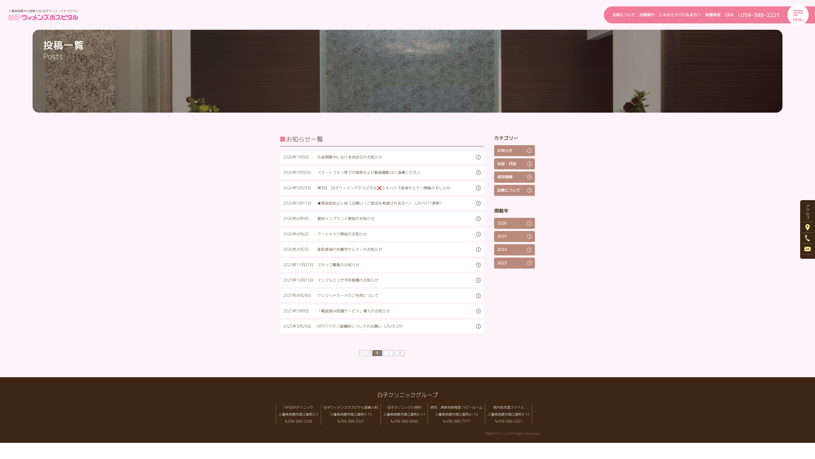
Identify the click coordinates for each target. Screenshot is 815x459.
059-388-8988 (406, 421)
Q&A (729, 14)
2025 (502, 236)
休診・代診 (506, 163)
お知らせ (505, 150)
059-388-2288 (300, 421)
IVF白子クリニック (298, 407)
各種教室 (713, 14)
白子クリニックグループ (407, 395)
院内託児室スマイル (508, 407)
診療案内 (647, 14)
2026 (502, 223)
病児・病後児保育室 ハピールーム (456, 407)
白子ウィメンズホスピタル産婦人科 (351, 407)
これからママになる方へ (680, 14)
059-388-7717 (458, 421)
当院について (623, 14)
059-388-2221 (352, 421)
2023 (502, 263)
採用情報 (505, 177)
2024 (502, 249)
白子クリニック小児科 (404, 407)
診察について (508, 190)
